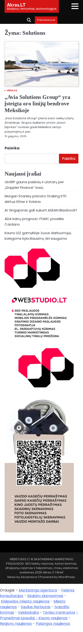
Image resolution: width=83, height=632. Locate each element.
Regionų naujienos (16, 623)
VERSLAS (12, 90)
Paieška (12, 148)
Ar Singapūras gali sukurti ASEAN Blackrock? (41, 210)
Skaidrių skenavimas (45, 595)
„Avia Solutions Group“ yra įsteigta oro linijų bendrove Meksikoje (37, 103)
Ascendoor (29, 577)
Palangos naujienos (53, 623)
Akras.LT (16, 4)
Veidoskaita (28, 612)
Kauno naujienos (53, 618)
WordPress (67, 577)
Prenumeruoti (46, 20)
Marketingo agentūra (38, 590)
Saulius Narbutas (35, 607)
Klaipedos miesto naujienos (25, 601)
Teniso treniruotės (59, 612)
